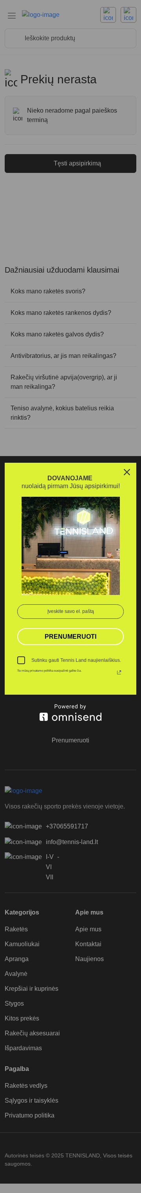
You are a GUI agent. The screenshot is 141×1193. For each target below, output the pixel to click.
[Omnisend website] (70, 712)
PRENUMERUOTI (70, 636)
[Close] (127, 472)
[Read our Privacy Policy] (119, 672)
